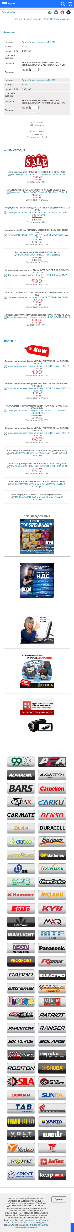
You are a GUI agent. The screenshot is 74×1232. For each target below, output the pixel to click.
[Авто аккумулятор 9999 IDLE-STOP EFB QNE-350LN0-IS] (37, 484)
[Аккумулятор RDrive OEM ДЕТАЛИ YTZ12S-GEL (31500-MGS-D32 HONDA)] (37, 215)
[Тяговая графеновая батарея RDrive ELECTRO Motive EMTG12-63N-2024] (37, 391)
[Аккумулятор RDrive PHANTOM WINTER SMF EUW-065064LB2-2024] (37, 237)
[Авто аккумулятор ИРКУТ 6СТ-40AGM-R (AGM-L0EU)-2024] (37, 466)
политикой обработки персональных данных (31, 1226)
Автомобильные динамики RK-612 (38, 42)
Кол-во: (25, 70)
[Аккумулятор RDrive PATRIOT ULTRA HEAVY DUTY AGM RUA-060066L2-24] (37, 413)
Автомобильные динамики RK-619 (38, 80)
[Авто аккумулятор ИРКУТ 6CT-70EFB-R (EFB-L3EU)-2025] (37, 174)
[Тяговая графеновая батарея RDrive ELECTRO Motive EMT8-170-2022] (37, 300)
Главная (18, 19)
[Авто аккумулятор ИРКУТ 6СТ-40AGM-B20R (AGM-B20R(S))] (37, 453)
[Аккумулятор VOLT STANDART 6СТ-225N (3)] (37, 255)
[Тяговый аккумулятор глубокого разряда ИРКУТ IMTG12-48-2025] (37, 317)
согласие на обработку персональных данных (27, 1221)
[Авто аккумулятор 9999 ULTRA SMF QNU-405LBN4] (37, 497)
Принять (59, 1199)
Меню (11, 4)
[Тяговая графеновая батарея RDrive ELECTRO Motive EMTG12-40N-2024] (37, 435)
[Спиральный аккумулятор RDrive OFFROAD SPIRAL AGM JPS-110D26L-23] (37, 277)
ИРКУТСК (48, 19)
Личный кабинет (10, 12)
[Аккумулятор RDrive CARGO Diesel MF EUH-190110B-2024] (37, 192)
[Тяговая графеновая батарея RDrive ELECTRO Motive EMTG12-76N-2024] (37, 368)
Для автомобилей (62, 19)
